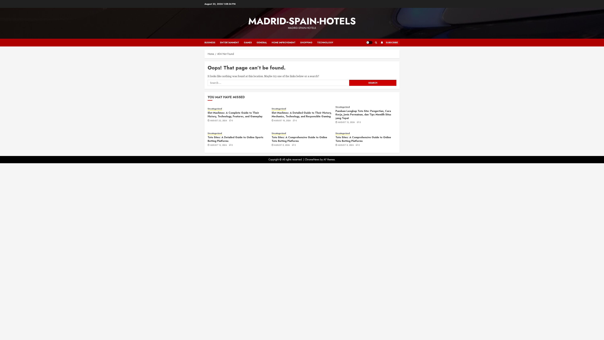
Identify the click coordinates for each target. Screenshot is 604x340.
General (262, 42)
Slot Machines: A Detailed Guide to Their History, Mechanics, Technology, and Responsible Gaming (302, 114)
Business (209, 42)
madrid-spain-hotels (302, 21)
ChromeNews (312, 159)
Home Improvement (284, 42)
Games (248, 42)
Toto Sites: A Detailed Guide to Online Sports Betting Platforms (235, 139)
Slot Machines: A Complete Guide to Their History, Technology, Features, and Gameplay (235, 114)
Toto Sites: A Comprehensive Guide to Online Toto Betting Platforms (299, 139)
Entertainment (229, 42)
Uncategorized (215, 109)
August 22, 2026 (218, 120)
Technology (325, 42)
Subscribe (392, 42)
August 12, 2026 (346, 122)
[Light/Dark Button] (369, 42)
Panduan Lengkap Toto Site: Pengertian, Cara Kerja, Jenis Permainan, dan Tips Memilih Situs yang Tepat (363, 114)
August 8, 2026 (282, 145)
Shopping (306, 42)
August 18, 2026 (282, 120)
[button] (376, 43)
